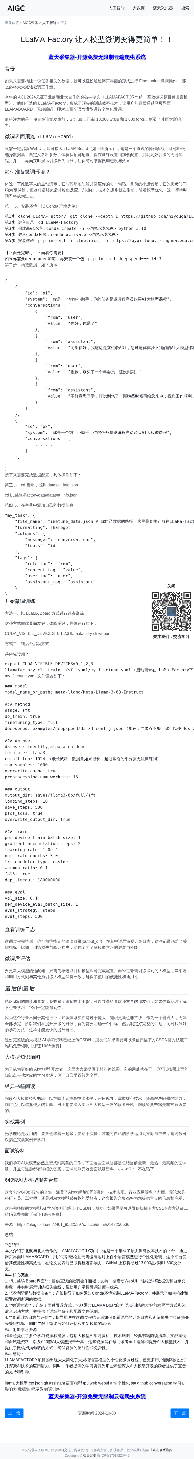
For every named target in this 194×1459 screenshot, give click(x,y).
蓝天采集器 (163, 8)
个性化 (124, 1383)
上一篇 (14, 1413)
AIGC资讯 (30, 23)
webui (103, 1383)
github (142, 1383)
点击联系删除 (163, 1450)
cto (31, 1383)
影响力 (11, 1389)
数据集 (24, 1389)
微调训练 (52, 1389)
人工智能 (116, 8)
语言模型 (74, 1383)
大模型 (22, 1383)
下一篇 (180, 1413)
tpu (86, 1383)
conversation (160, 1383)
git (46, 1383)
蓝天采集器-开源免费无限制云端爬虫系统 (97, 57)
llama (10, 1383)
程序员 (37, 1389)
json (39, 1383)
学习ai (179, 1383)
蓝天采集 (89, 1455)
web (93, 1383)
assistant (57, 1383)
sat (133, 1383)
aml (113, 1383)
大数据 (139, 8)
